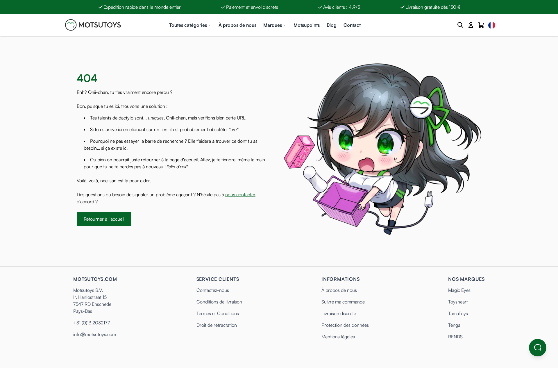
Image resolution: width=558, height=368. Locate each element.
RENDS (455, 337)
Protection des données (345, 325)
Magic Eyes (459, 290)
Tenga (454, 325)
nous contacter (240, 194)
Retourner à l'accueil (104, 219)
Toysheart (458, 302)
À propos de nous (237, 25)
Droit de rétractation (216, 325)
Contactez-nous (212, 290)
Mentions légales (338, 337)
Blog (332, 25)
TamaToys (458, 313)
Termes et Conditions (217, 313)
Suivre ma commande (343, 302)
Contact (352, 25)
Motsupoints (307, 25)
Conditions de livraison (219, 302)
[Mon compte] (470, 25)
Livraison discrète (338, 313)
